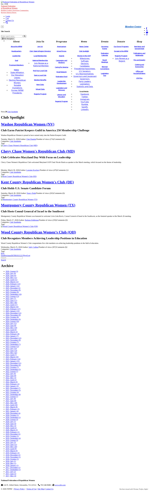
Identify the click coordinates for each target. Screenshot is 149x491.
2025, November (13, 290)
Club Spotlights (15, 141)
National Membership (40, 60)
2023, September (13, 344)
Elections (85, 63)
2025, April (11, 305)
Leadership (16, 56)
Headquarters (16, 51)
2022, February (12, 384)
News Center (84, 46)
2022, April (11, 380)
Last (28, 255)
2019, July (11, 442)
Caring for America (61, 67)
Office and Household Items (139, 72)
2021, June (11, 401)
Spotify (85, 107)
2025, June (11, 301)
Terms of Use (31, 489)
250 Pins (139, 78)
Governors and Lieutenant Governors (85, 77)
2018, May (11, 463)
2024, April (11, 330)
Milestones (85, 58)
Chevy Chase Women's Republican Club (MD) (38, 151)
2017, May (11, 476)
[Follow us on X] (147, 30)
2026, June (11, 276)
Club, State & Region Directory (40, 51)
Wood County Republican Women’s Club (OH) (38, 232)
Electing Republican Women (17, 81)
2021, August (12, 397)
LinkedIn (85, 109)
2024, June (11, 326)
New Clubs (40, 84)
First (2, 255)
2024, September (13, 319)
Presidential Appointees (85, 68)
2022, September (13, 369)
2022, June (11, 376)
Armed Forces (61, 51)
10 (17, 255)
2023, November (13, 340)
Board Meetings (104, 61)
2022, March (12, 382)
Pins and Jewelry (139, 60)
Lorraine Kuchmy (32, 170)
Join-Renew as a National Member (41, 64)
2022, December (13, 363)
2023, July (11, 349)
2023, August (12, 346)
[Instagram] (147, 35)
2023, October (12, 342)
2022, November (13, 365)
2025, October (12, 292)
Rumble (84, 104)
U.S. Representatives (85, 73)
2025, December (13, 288)
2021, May (11, 403)
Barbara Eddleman (32, 220)
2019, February (12, 453)
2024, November (13, 315)
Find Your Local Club (40, 71)
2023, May (11, 353)
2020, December (13, 413)
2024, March (12, 332)
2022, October (12, 367)
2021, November (13, 390)
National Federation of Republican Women (15, 9)
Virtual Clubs (40, 89)
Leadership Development (61, 82)
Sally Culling (33, 247)
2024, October (12, 317)
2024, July (11, 324)
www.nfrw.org (60, 485)
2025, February (13, 309)
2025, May (11, 303)
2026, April (11, 280)
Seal (16, 60)
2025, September (14, 294)
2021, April (11, 405)
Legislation (85, 84)
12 (21, 255)
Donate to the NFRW (121, 51)
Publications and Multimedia (139, 54)
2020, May (11, 426)
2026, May (11, 278)
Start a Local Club (40, 75)
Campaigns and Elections (61, 61)
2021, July (11, 399)
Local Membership (40, 56)
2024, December (13, 313)
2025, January (12, 311)
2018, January (12, 465)
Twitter (84, 96)
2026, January (12, 286)
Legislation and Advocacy (61, 89)
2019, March (12, 451)
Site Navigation (9, 39)
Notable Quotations (17, 86)
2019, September (13, 438)
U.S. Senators (85, 71)
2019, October (12, 436)
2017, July (11, 472)
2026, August (12, 271)
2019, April (11, 449)
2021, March (12, 407)
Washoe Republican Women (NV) (27, 124)
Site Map (41, 489)
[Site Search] (7, 23)
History (16, 70)
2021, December (13, 388)
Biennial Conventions (104, 68)
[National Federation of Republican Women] (17, 2)
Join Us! (40, 46)
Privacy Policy (19, 489)
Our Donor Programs (121, 46)
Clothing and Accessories (139, 66)
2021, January (12, 411)
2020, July (11, 422)
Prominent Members (16, 65)
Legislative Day (105, 74)
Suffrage (85, 61)
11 (19, 255)
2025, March (12, 307)
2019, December (13, 434)
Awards (61, 56)
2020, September (13, 417)
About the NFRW (16, 46)
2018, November (13, 457)
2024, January (12, 336)
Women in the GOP (84, 56)
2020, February (12, 432)
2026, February (13, 284)
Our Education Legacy (17, 76)
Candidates (85, 66)
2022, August (12, 372)
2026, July (11, 273)
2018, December (13, 455)
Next (25, 255)
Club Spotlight (84, 51)
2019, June (11, 445)
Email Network (62, 72)
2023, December (13, 338)
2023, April (11, 355)
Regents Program (40, 94)
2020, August (12, 420)
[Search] (24, 36)
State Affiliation (17, 72)
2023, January (12, 361)
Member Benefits (40, 80)
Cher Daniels (31, 139)
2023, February (13, 359)
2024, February (12, 334)
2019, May (11, 447)
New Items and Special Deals (139, 47)
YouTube (85, 102)
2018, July (11, 461)
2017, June (11, 474)
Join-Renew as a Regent (122, 59)
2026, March (12, 282)
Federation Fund (61, 76)
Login (8, 16)
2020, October (12, 415)
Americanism (61, 46)
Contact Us (10, 20)
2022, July (11, 374)
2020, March (12, 430)
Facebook (85, 94)
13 (22, 255)
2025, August (12, 296)
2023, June (11, 351)
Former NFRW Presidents (17, 91)
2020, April (11, 428)
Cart (7, 18)
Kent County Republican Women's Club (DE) (37, 182)
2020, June (11, 424)
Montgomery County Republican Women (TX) (38, 205)
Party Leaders (85, 81)
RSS (2, 253)
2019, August (12, 440)
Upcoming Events (104, 47)
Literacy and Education (61, 96)
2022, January (12, 386)
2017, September (13, 470)
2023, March (12, 357)
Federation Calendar (105, 54)
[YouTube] (147, 33)
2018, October (12, 459)
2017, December (13, 468)
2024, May (11, 328)
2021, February (12, 409)
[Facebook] (146, 28)
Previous (7, 255)
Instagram (85, 99)
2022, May (11, 378)
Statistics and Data (85, 86)
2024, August (12, 321)
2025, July (11, 298)
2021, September (13, 394)
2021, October (12, 392)
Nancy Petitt (31, 193)
